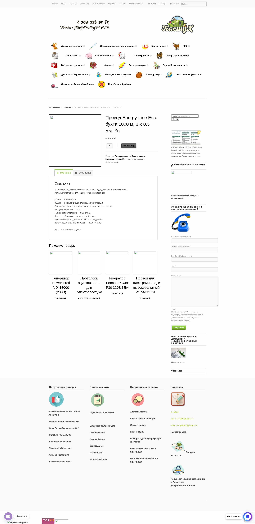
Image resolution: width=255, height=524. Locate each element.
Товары (67, 107)
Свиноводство (97, 439)
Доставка (85, 4)
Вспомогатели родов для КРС (64, 421)
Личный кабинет (136, 4)
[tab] (63, 173)
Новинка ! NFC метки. (60, 448)
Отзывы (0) (84, 172)
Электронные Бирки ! (60, 461)
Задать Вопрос (98, 4)
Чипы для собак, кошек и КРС (64, 428)
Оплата (176, 4)
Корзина (111, 4)
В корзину (128, 145)
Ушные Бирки (137, 431)
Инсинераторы (138, 425)
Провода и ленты (123, 156)
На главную (54, 107)
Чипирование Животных (102, 425)
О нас (63, 4)
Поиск (175, 119)
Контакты (73, 4)
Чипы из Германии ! (59, 454)
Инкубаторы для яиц (60, 434)
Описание (65, 172)
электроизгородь (136, 159)
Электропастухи (139, 411)
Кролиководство (98, 459)
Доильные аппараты (60, 441)
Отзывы (122, 4)
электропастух (112, 162)
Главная (54, 4)
